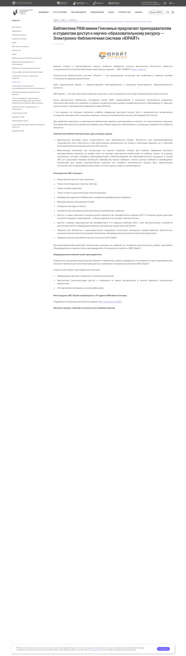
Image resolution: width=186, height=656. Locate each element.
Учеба (14, 54)
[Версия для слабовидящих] (164, 3)
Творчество (124, 12)
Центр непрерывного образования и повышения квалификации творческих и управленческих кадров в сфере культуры (27, 100)
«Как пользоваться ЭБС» (110, 302)
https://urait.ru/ (138, 69)
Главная (55, 20)
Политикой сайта (94, 650)
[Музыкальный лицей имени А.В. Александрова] (114, 3)
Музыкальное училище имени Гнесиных (26, 68)
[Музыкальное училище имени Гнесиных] (62, 3)
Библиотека (16, 82)
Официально (16, 31)
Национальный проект (20, 121)
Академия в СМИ (18, 131)
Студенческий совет (20, 113)
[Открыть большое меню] (172, 12)
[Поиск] (167, 12)
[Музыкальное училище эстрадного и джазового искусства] (80, 3)
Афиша (138, 12)
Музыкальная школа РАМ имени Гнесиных (27, 58)
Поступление (60, 12)
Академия (44, 12)
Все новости (16, 27)
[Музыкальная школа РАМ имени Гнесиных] (98, 3)
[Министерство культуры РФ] (24, 3)
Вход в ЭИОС (156, 12)
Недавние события (19, 35)
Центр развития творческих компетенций (27, 72)
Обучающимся (78, 12)
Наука (111, 12)
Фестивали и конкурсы (20, 46)
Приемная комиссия (19, 39)
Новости (63, 20)
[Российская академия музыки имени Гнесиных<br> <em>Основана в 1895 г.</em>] (22, 12)
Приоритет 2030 (18, 117)
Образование (97, 12)
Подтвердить (163, 649)
